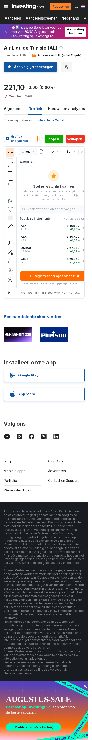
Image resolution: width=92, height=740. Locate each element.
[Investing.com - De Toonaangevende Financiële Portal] (28, 6)
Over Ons (55, 461)
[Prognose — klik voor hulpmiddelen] (10, 218)
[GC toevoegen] (84, 260)
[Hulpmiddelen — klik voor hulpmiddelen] (10, 227)
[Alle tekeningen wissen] (10, 292)
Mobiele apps (14, 471)
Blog (7, 461)
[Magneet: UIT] (10, 243)
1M (37, 293)
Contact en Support (63, 480)
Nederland (70, 18)
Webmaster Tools (17, 490)
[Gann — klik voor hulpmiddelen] (10, 200)
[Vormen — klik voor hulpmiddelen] (10, 182)
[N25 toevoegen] (84, 238)
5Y (71, 293)
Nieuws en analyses (66, 108)
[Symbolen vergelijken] (41, 151)
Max (78, 293)
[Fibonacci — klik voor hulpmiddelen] (10, 191)
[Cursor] (10, 152)
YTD (57, 293)
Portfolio (10, 480)
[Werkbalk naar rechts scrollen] (81, 152)
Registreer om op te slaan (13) (56, 276)
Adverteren (57, 471)
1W (30, 293)
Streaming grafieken (18, 120)
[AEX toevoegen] (84, 227)
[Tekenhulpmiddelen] (17, 222)
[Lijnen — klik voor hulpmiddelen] (10, 164)
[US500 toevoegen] (84, 249)
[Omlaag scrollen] (10, 233)
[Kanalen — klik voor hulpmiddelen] (10, 173)
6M (50, 293)
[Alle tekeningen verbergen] (10, 270)
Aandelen (13, 18)
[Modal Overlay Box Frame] (45, 710)
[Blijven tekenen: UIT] (10, 252)
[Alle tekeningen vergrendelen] (10, 261)
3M (43, 293)
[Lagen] (10, 280)
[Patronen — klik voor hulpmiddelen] (10, 209)
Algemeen (13, 108)
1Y (64, 293)
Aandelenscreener (41, 18)
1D (23, 293)
